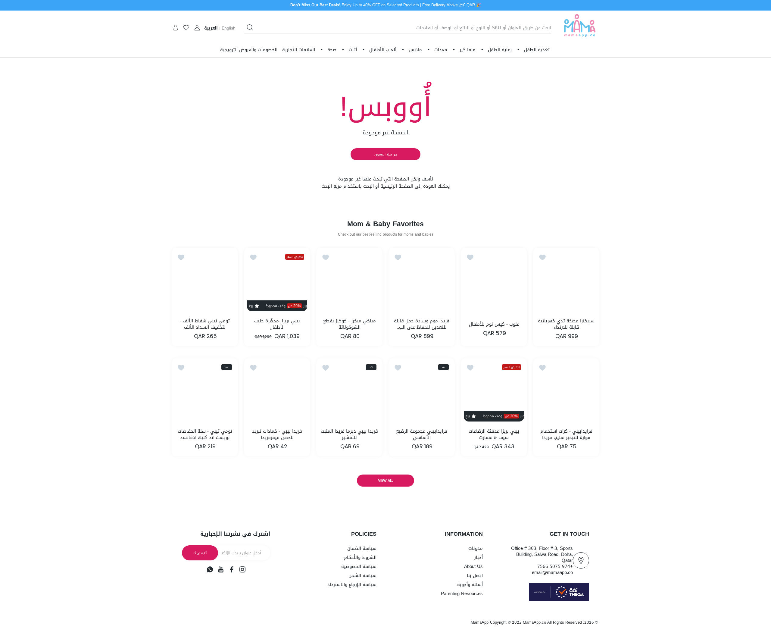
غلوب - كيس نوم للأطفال (494, 324)
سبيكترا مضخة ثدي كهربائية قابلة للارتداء (566, 324)
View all (385, 480)
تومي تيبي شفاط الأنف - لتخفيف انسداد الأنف (205, 324)
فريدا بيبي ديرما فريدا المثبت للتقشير (349, 434)
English (229, 28)
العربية (211, 28)
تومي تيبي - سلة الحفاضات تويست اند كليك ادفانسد (205, 434)
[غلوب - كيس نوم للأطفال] (494, 281)
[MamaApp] (579, 28)
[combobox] (397, 27)
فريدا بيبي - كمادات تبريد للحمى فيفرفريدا (277, 434)
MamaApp (480, 622)
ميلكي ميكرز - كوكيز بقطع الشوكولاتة (349, 324)
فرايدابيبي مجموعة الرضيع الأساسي (421, 434)
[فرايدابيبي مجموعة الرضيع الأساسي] (422, 391)
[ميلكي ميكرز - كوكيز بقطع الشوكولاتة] (349, 281)
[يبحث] (250, 27)
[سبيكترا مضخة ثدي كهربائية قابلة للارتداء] (566, 281)
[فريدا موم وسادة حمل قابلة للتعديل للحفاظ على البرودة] (422, 281)
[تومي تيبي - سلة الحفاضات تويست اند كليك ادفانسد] (205, 391)
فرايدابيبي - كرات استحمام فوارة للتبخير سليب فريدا (566, 434)
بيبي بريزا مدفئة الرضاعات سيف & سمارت (494, 434)
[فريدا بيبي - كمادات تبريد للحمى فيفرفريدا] (277, 391)
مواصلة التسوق (385, 154)
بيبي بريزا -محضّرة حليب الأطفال (277, 324)
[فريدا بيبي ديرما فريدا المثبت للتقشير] (349, 391)
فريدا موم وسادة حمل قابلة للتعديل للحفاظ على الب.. (421, 324)
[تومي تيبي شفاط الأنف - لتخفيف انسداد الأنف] (205, 281)
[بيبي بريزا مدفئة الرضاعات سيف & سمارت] (494, 391)
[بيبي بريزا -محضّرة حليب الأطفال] (277, 281)
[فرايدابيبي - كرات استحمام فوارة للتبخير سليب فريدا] (566, 391)
